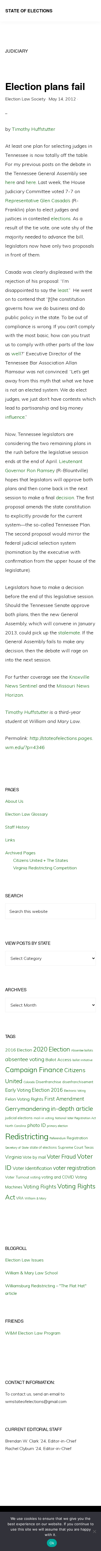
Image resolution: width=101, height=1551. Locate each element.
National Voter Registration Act (75, 1118)
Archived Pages (20, 852)
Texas (89, 1147)
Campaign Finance (34, 1069)
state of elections (43, 1147)
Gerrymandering (27, 1108)
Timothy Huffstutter (33, 129)
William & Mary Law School (31, 1272)
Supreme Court (70, 1147)
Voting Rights (39, 1186)
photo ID (36, 1125)
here (10, 182)
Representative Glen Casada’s (37, 200)
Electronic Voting (75, 1091)
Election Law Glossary (26, 814)
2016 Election (18, 1050)
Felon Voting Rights (24, 1099)
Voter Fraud (61, 1156)
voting (35, 1177)
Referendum (58, 1138)
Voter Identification (32, 1168)
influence (15, 417)
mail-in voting (44, 1118)
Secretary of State (17, 1147)
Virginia (13, 1157)
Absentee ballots (82, 1050)
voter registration (74, 1167)
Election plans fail (45, 86)
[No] (94, 1531)
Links (10, 840)
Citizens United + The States (40, 860)
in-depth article (72, 1108)
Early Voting (18, 1090)
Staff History (17, 827)
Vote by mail (34, 1157)
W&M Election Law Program (32, 1333)
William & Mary (35, 1198)
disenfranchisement (77, 1082)
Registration (77, 1138)
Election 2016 (47, 1090)
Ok (52, 1543)
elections (61, 218)
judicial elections (19, 1118)
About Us (14, 801)
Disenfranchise (48, 1081)
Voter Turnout (17, 1177)
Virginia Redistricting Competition (45, 867)
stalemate (69, 633)
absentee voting (24, 1059)
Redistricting (26, 1136)
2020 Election (51, 1049)
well (16, 353)
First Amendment (64, 1099)
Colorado (29, 1082)
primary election (57, 1126)
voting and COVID (57, 1177)
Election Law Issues (24, 1260)
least (63, 290)
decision (65, 497)
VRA (19, 1198)
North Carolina (15, 1126)
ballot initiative (82, 1060)
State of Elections (29, 11)
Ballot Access (58, 1059)
